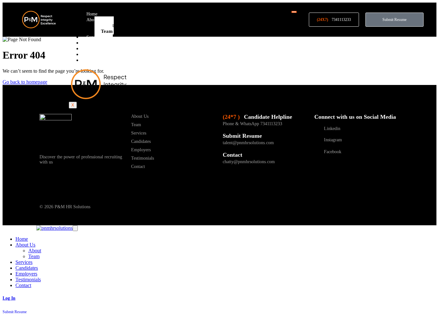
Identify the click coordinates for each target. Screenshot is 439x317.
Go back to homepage (25, 82)
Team (107, 31)
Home (91, 14)
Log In (9, 298)
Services (94, 37)
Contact (93, 60)
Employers (96, 48)
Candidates (96, 43)
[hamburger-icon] (294, 12)
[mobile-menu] (75, 228)
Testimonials (97, 54)
